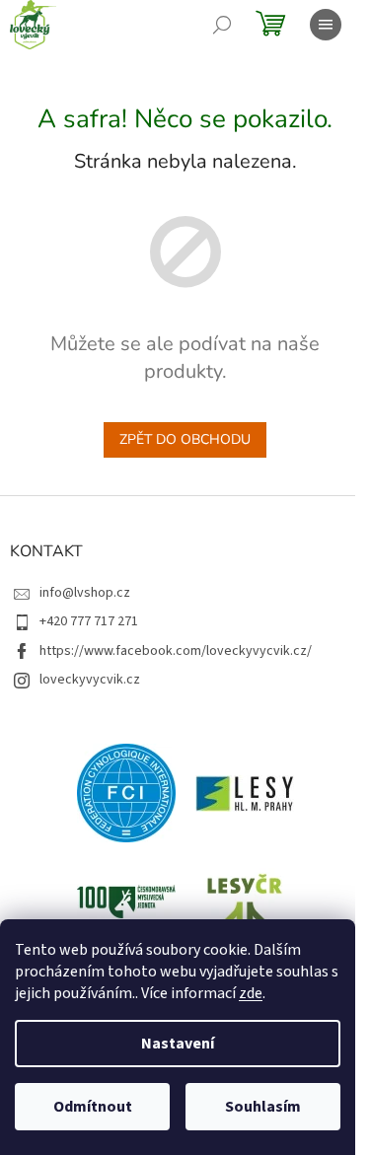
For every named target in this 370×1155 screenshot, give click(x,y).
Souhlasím (263, 1107)
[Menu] (325, 24)
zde (250, 993)
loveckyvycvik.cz (89, 679)
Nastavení (177, 1043)
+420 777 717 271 (88, 621)
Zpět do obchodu (185, 439)
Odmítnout (92, 1107)
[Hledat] (222, 24)
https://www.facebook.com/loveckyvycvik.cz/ (175, 651)
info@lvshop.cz (84, 593)
